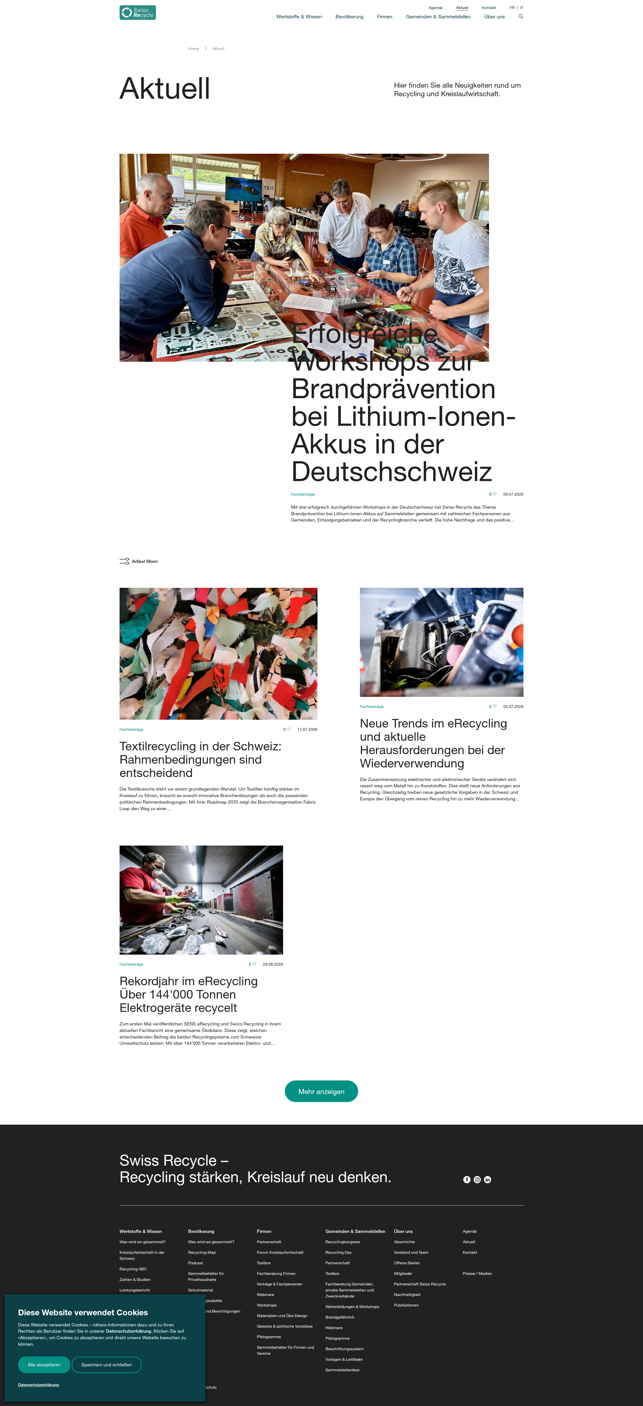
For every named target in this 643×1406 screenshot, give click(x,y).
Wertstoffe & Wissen (141, 1231)
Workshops (267, 1305)
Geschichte (404, 1241)
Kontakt (489, 7)
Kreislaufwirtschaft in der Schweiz (142, 1255)
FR (512, 7)
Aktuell (462, 7)
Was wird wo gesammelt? (143, 1241)
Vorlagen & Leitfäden (344, 1359)
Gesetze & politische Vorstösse (285, 1326)
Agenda (436, 7)
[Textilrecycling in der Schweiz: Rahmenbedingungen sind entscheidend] (218, 654)
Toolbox (264, 1262)
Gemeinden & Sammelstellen (355, 1231)
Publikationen (406, 1305)
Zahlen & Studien (135, 1279)
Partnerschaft (269, 1241)
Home (193, 48)
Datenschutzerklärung (128, 1331)
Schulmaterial (200, 1289)
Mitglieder (403, 1273)
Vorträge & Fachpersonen (279, 1283)
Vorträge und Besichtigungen (214, 1311)
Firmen (264, 1231)
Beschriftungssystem (345, 1348)
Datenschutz (205, 1387)
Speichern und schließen (106, 1364)
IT (521, 7)
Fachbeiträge (303, 494)
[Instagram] (478, 1180)
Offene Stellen (407, 1262)
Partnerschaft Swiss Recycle (420, 1283)
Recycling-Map (202, 1252)
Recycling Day (339, 1252)
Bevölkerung (201, 1231)
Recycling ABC (133, 1268)
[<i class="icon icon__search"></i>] (514, 15)
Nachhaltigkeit (407, 1294)
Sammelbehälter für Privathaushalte (206, 1276)
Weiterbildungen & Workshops (352, 1306)
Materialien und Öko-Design (282, 1315)
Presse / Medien (477, 1273)
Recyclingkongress (343, 1241)
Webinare (265, 1294)
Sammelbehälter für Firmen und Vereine (285, 1350)
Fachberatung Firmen (276, 1273)
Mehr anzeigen (321, 1091)
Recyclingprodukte (205, 1300)
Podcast (195, 1262)
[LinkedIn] (489, 1180)
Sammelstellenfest (342, 1369)
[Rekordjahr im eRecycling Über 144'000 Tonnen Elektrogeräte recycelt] (201, 900)
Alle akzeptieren (44, 1364)
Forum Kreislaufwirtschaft (280, 1252)
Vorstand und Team (411, 1252)
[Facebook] (468, 1180)
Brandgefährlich (340, 1317)
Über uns (403, 1231)
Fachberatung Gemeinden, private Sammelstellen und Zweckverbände (350, 1289)
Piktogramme (269, 1336)
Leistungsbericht (135, 1289)
